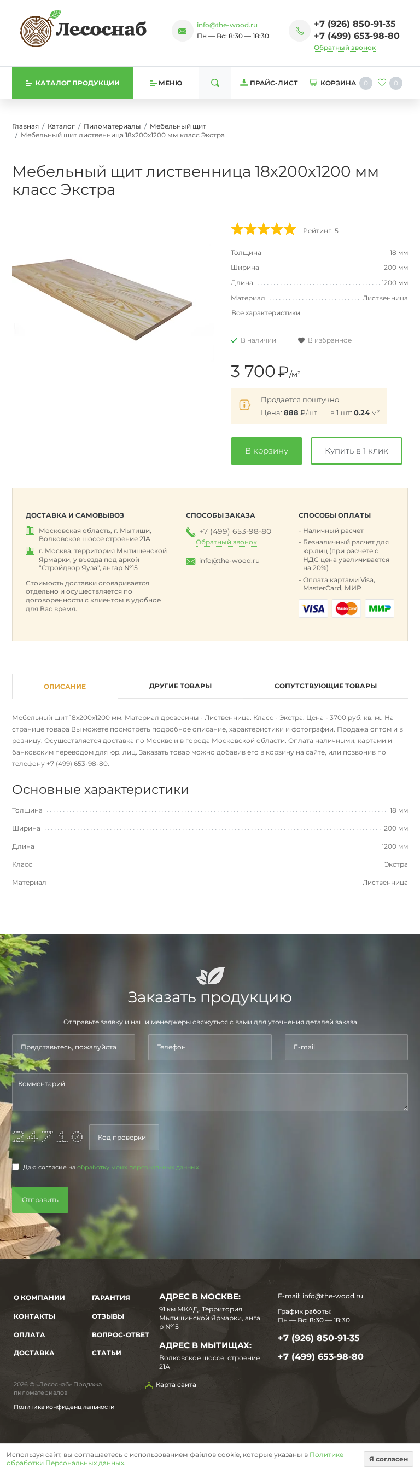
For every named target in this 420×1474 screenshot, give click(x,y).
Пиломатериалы (112, 126)
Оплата (29, 1335)
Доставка (34, 1353)
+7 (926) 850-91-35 (355, 24)
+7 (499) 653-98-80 (357, 36)
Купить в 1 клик (356, 450)
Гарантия (111, 1297)
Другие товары (180, 686)
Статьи (106, 1353)
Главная (25, 126)
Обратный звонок (345, 47)
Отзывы (108, 1316)
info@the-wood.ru (227, 25)
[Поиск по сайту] (215, 83)
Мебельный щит (178, 126)
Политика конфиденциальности (64, 1407)
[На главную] (83, 28)
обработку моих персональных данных (138, 1167)
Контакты (34, 1316)
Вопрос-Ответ (120, 1335)
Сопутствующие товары (326, 686)
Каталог (61, 126)
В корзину (266, 450)
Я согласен (388, 1459)
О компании (39, 1297)
